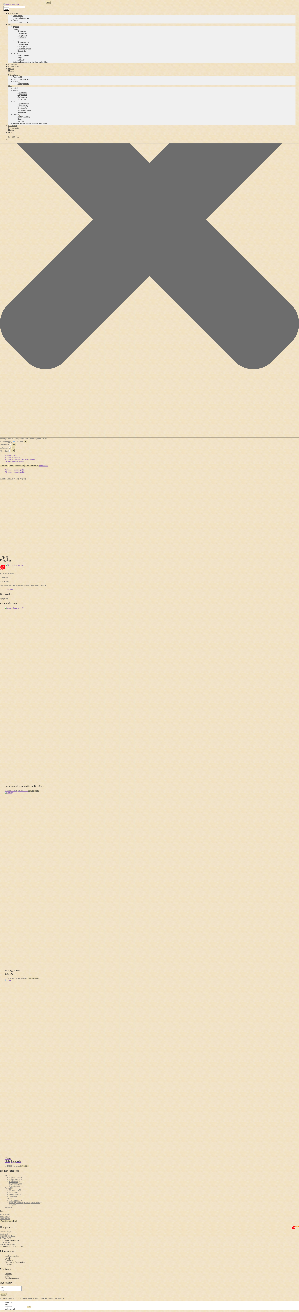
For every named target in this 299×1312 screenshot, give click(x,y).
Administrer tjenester (12, 457)
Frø (14, 40)
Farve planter (5, 1214)
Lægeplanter (22, 33)
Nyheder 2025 (13, 66)
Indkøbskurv (10, 1309)
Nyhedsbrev (12, 64)
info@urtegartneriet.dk (10, 1240)
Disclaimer (9, 1264)
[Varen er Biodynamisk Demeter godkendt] (15, 567)
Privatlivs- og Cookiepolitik (15, 470)
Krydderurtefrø (23, 42)
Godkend (4, 466)
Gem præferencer (32, 466)
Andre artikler (18, 16)
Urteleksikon (13, 13)
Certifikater (9, 1260)
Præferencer (19, 466)
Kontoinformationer (12, 1278)
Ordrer (7, 1276)
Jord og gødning (24, 55)
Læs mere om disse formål (14, 462)
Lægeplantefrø (23, 44)
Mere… (11, 71)
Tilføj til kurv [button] (24, 1166)
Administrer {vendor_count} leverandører (20, 459)
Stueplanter (22, 38)
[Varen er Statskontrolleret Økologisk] (3, 567)
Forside (2, 479)
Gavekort (21, 60)
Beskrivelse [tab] (9, 589)
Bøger (20, 58)
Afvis (11, 466)
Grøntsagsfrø (22, 47)
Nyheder (16, 27)
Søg (6, 1304)
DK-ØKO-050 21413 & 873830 (12, 1247)
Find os (11, 69)
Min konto (8, 1274)
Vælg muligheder (11, 455)
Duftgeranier (22, 36)
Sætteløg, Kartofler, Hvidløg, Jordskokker (24, 585)
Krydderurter (22, 31)
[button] (149, 220)
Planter (15, 20)
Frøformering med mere (21, 18)
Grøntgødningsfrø (24, 49)
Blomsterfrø (22, 51)
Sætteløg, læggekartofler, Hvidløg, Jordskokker (30, 62)
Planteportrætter (23, 22)
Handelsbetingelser (12, 1256)
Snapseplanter (5, 1219)
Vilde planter (4, 1217)
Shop (10, 24)
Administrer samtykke (8, 1221)
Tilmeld (3, 1294)
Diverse (16, 53)
